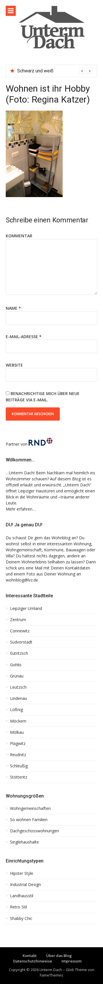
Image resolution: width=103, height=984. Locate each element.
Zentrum (18, 619)
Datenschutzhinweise (32, 961)
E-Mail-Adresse (23, 336)
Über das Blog (59, 955)
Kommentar (19, 235)
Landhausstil (21, 895)
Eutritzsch (19, 653)
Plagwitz (17, 743)
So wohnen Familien (28, 819)
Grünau (16, 676)
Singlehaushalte (24, 842)
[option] (55, 71)
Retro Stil (18, 907)
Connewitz (19, 630)
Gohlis (15, 664)
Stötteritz (18, 777)
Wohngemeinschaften (30, 808)
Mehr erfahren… (20, 509)
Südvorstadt (21, 642)
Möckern (18, 721)
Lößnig (16, 709)
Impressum (72, 961)
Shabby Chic (21, 918)
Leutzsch (18, 687)
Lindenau (18, 698)
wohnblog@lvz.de (22, 580)
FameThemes (51, 975)
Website (14, 365)
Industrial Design (25, 884)
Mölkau (17, 732)
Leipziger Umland (26, 608)
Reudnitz (18, 754)
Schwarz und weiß (35, 71)
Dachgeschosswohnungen (34, 830)
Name (13, 308)
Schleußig (19, 766)
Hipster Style (21, 873)
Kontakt (30, 955)
